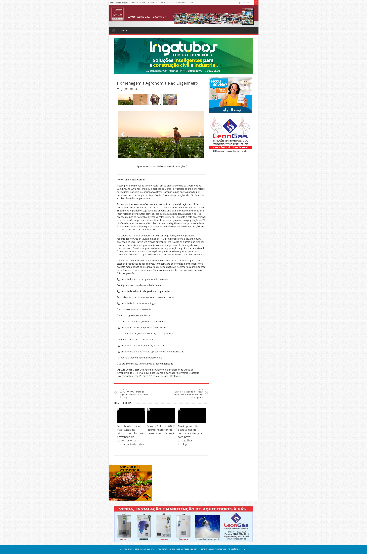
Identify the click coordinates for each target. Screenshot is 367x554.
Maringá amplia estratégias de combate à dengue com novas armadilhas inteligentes (190, 435)
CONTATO (164, 2)
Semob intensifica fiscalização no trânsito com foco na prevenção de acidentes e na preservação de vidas (130, 435)
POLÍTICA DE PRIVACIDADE (182, 2)
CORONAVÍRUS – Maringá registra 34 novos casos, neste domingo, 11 (134, 393)
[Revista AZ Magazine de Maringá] (183, 16)
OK (244, 550)
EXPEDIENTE (152, 2)
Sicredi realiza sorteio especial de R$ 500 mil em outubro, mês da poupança (188, 393)
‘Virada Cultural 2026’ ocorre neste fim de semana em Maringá (160, 429)
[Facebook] (239, 2)
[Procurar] (256, 2)
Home (114, 30)
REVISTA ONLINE (138, 2)
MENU (122, 30)
